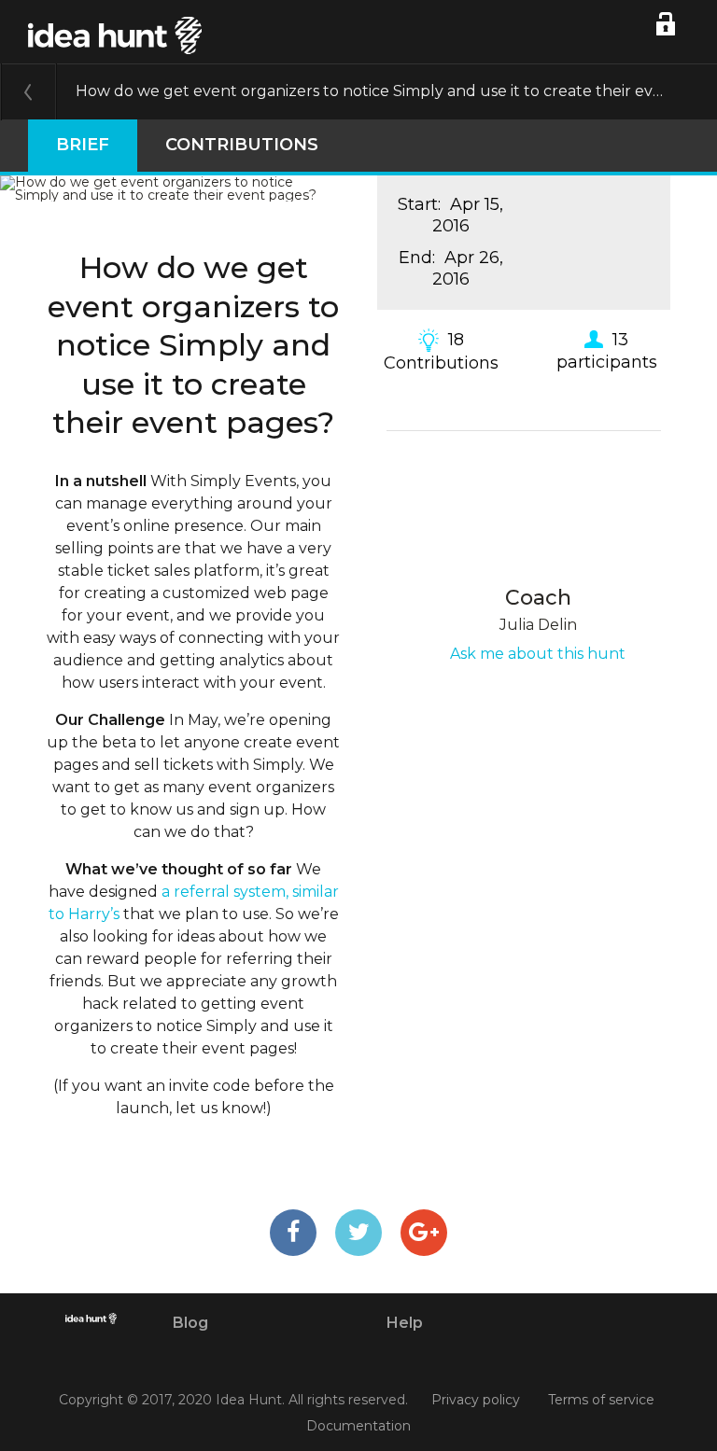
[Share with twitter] (358, 1232)
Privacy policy (475, 1400)
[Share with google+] (424, 1232)
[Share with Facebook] (293, 1232)
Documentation (358, 1425)
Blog (190, 1323)
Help (405, 1323)
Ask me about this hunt (538, 654)
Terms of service (601, 1400)
